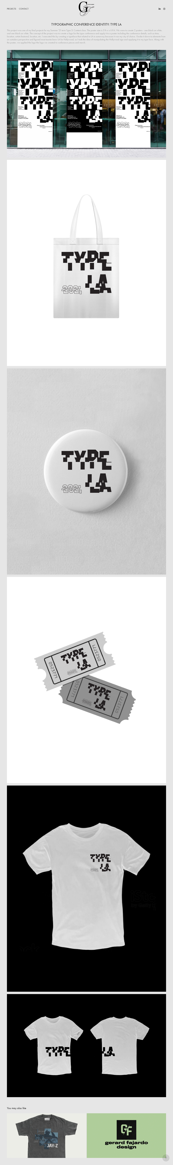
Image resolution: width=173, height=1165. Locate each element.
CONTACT (23, 8)
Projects (11, 8)
